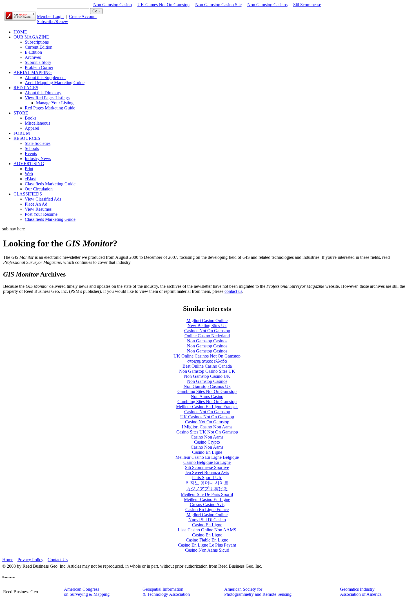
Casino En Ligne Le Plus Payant (207, 545)
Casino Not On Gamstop (207, 421)
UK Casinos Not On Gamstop (207, 416)
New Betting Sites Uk (207, 325)
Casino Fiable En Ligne (207, 540)
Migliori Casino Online (207, 320)
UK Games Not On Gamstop (163, 4)
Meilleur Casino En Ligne (207, 499)
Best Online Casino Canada (207, 366)
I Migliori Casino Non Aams (207, 426)
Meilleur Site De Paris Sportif (207, 494)
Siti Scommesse (307, 4)
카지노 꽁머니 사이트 (207, 482)
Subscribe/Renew (52, 21)
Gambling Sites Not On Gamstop (207, 391)
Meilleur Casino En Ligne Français (207, 406)
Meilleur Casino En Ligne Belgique (207, 457)
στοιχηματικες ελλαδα (207, 361)
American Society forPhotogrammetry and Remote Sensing (257, 592)
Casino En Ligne (207, 452)
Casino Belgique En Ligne (207, 462)
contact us (233, 291)
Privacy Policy (30, 559)
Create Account (83, 16)
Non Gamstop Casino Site (218, 4)
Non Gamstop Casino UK (207, 376)
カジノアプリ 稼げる (207, 488)
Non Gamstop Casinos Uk (207, 386)
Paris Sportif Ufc (207, 477)
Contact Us (58, 559)
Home (7, 559)
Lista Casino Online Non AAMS (207, 529)
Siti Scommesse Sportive (207, 467)
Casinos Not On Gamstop (207, 330)
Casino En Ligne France (207, 509)
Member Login (50, 16)
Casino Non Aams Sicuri (207, 550)
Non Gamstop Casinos (267, 4)
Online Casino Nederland (207, 335)
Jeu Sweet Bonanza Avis (207, 472)
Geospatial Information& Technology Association (166, 592)
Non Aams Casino (207, 396)
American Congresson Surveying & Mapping (87, 592)
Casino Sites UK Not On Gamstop (207, 432)
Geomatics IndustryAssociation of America (361, 592)
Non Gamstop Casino (112, 4)
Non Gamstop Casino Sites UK (207, 371)
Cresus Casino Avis (207, 504)
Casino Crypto (207, 442)
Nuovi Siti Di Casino (207, 519)
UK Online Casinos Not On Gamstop (207, 356)
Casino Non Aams (207, 437)
